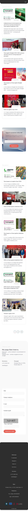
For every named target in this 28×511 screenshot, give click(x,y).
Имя (5, 390)
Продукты (14, 460)
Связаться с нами (9, 431)
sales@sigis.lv (5, 365)
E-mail (6, 139)
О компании (14, 457)
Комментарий (7, 410)
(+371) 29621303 (5, 363)
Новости (14, 464)
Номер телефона (8, 397)
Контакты (14, 467)
